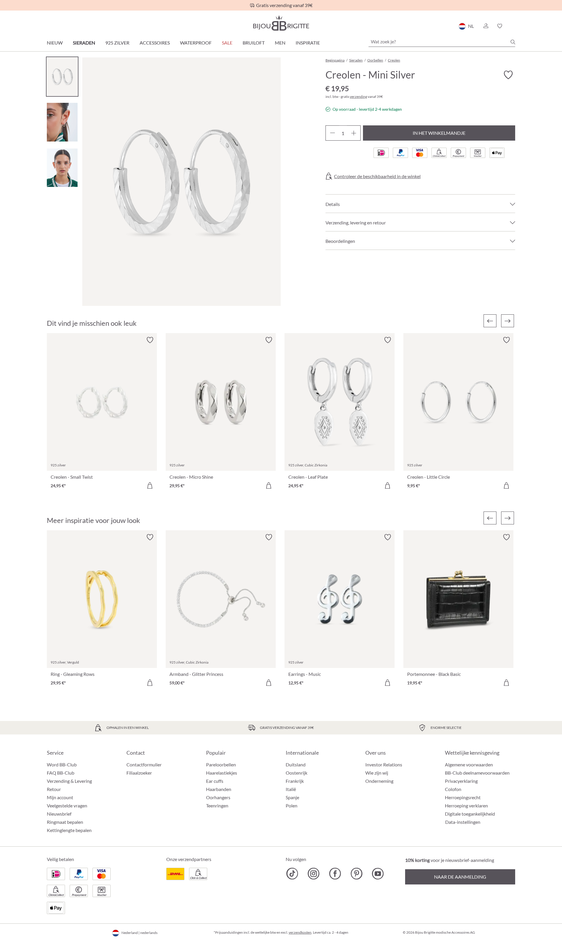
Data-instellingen (462, 822)
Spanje (292, 797)
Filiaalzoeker (139, 772)
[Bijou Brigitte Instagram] (313, 873)
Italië (291, 789)
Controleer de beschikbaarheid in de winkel (377, 176)
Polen (291, 805)
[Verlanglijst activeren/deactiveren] (508, 75)
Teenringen (217, 805)
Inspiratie (308, 42)
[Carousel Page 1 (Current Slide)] (62, 76)
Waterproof (196, 42)
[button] (486, 26)
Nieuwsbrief (59, 813)
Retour (54, 789)
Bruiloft (254, 42)
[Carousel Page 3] (62, 168)
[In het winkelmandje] (150, 485)
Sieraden (84, 42)
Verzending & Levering (69, 781)
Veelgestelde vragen (67, 805)
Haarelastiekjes (221, 772)
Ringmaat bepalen (65, 822)
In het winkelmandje (439, 133)
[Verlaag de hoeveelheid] (332, 133)
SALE (227, 42)
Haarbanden (218, 789)
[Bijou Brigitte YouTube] (377, 873)
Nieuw (55, 42)
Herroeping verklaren (466, 805)
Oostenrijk (296, 772)
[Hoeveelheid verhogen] (354, 133)
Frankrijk (295, 781)
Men (280, 42)
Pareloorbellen (221, 764)
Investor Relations (383, 764)
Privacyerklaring (461, 781)
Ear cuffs (214, 781)
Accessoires (155, 42)
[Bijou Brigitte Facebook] (335, 873)
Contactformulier (144, 764)
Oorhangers (218, 797)
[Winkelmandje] (513, 26)
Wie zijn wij (376, 772)
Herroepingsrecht (463, 797)
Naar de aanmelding (460, 876)
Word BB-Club (62, 764)
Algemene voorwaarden (469, 764)
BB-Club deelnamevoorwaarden (477, 772)
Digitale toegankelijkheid (470, 813)
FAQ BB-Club (60, 772)
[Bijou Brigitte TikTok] (292, 873)
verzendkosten (300, 932)
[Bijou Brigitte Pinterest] (356, 873)
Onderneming (379, 781)
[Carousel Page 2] (62, 122)
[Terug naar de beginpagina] (281, 23)
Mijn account (60, 797)
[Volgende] (507, 320)
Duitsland (296, 764)
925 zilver (117, 42)
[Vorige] (490, 320)
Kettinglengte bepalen (69, 830)
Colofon (453, 789)
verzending (358, 96)
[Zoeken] (513, 42)
